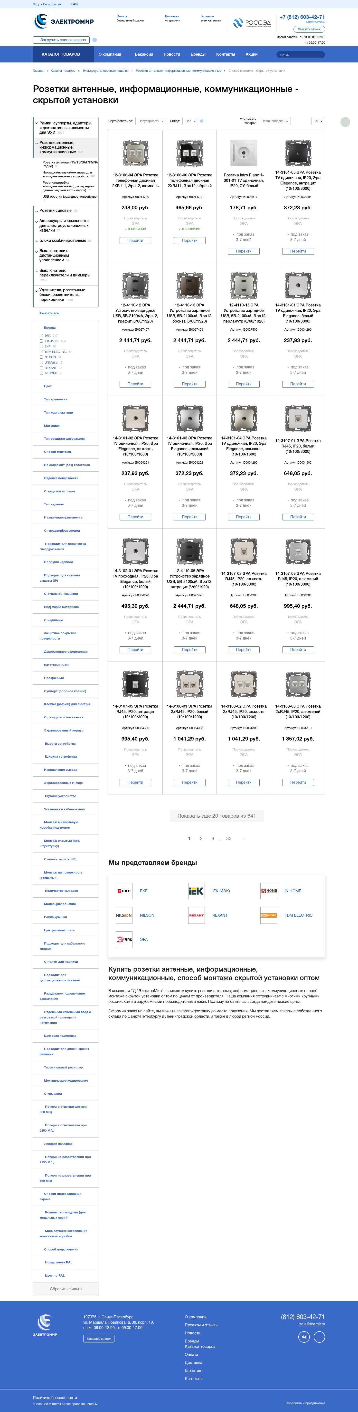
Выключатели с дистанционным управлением (54, 255)
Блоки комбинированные (65, 241)
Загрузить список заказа (63, 40)
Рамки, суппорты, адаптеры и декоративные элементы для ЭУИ (65, 128)
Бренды (198, 54)
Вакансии (144, 54)
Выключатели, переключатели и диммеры (64, 275)
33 (229, 838)
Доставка (193, 1363)
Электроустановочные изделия (106, 70)
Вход (36, 4)
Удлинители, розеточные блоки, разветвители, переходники (62, 295)
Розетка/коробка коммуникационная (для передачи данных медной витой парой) (68, 187)
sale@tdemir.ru (315, 22)
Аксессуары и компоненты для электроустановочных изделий (64, 225)
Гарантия (193, 1371)
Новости (172, 54)
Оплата (191, 1354)
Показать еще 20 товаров (217, 816)
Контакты (225, 54)
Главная (38, 70)
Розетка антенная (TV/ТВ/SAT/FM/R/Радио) (70, 164)
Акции (251, 54)
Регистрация (52, 4)
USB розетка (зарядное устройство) (70, 198)
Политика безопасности (55, 1398)
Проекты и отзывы (201, 1325)
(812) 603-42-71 (303, 1317)
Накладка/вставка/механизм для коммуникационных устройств (69, 174)
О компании (110, 54)
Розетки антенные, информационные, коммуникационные (178, 70)
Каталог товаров (61, 54)
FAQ (74, 4)
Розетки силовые (59, 211)
